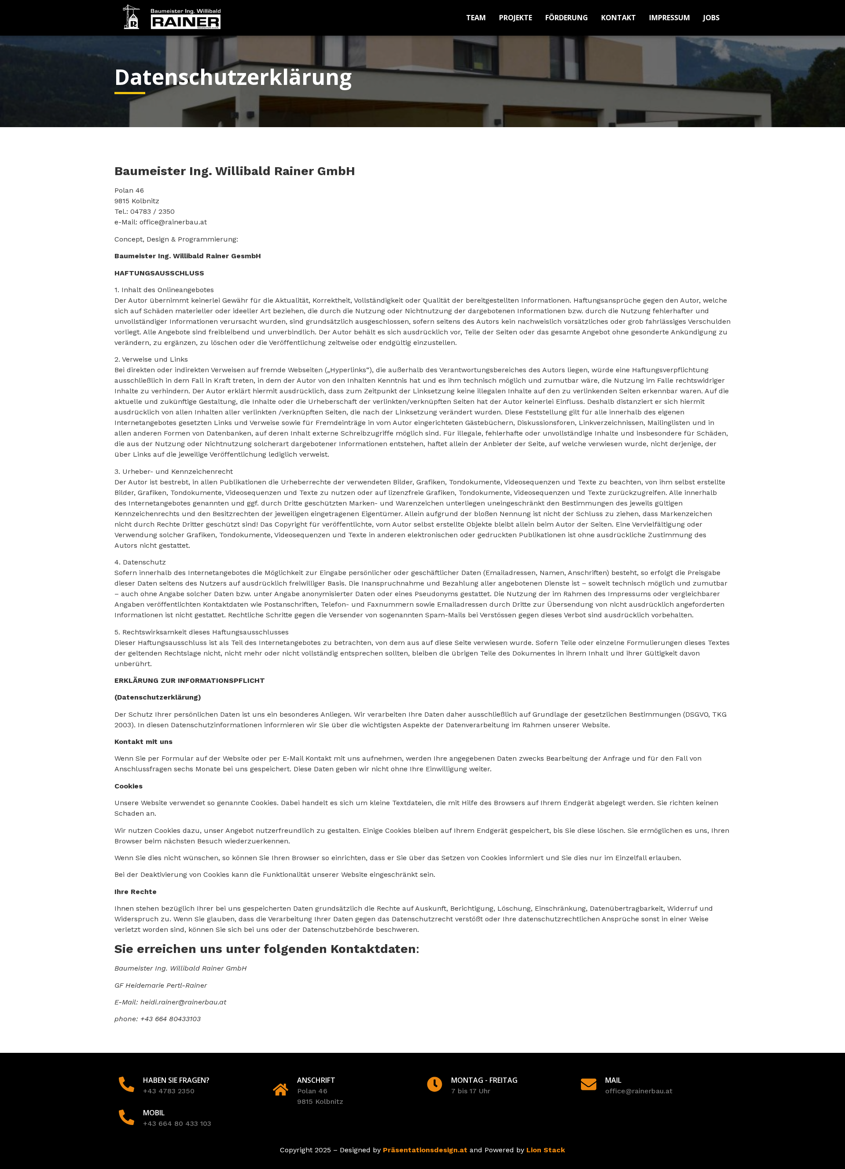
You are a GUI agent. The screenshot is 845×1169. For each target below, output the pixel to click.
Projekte (515, 17)
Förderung (566, 17)
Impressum (669, 17)
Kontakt (618, 17)
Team (476, 17)
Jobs (711, 17)
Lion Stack (545, 1150)
